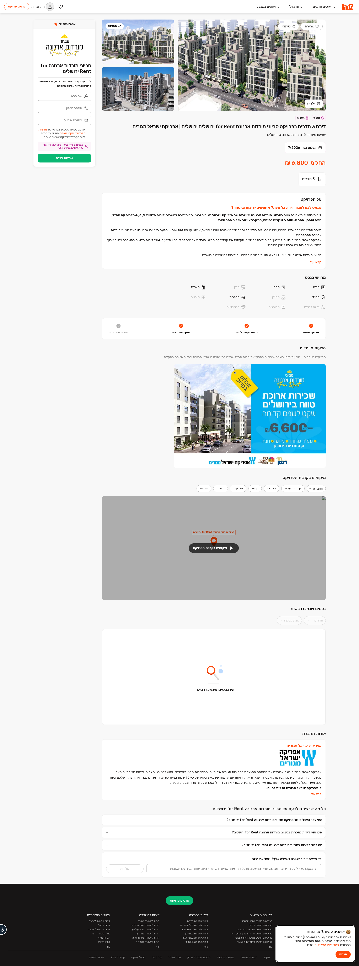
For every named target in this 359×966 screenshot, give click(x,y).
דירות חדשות (96, 957)
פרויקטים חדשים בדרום (260, 925)
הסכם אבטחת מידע (198, 957)
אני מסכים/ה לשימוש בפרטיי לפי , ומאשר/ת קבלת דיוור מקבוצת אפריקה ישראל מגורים (61, 133)
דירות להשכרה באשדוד (148, 941)
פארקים (238, 488)
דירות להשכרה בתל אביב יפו (145, 925)
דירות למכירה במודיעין (196, 933)
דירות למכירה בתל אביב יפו (194, 925)
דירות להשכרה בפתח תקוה (146, 937)
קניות (255, 488)
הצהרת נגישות (248, 957)
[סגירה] (280, 930)
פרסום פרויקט (16, 6)
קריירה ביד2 (118, 957)
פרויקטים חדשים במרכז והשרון (257, 921)
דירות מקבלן (104, 925)
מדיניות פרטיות (225, 957)
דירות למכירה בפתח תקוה (195, 937)
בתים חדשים (104, 941)
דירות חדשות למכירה (99, 921)
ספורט (220, 488)
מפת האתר (174, 957)
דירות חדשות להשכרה (99, 929)
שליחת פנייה (64, 158)
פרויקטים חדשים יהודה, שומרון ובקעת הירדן (250, 933)
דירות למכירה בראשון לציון (195, 929)
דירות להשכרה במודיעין (148, 933)
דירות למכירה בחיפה (197, 921)
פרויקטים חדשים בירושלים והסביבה (254, 941)
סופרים (271, 488)
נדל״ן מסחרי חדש (101, 933)
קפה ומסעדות (293, 488)
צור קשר (157, 957)
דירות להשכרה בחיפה (149, 921)
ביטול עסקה (138, 957)
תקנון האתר (67, 133)
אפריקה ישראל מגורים (304, 746)
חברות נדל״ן (104, 937)
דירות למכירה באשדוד (197, 941)
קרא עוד (315, 262)
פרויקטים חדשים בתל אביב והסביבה (254, 929)
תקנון (267, 957)
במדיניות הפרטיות (326, 945)
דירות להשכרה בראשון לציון (146, 929)
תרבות (204, 488)
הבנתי (343, 954)
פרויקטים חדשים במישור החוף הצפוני (253, 937)
